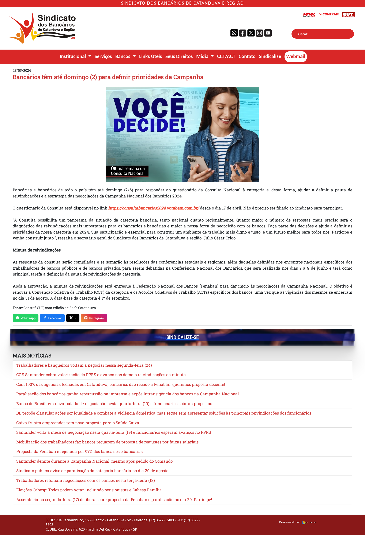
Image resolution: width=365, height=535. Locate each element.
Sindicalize (270, 56)
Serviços (103, 56)
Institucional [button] (73, 56)
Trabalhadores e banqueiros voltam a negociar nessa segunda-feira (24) (84, 365)
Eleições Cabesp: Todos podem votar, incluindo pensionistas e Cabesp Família (89, 489)
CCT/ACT (226, 56)
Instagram (96, 318)
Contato (247, 56)
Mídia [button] (203, 56)
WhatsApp (28, 318)
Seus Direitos (179, 56)
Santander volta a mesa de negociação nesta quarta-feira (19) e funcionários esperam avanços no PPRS (113, 432)
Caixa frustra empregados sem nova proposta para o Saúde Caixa (77, 422)
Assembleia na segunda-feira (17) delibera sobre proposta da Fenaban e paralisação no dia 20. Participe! (114, 499)
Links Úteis (150, 56)
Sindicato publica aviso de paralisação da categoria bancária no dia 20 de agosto (92, 470)
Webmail (295, 56)
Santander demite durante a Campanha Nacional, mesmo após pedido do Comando (94, 461)
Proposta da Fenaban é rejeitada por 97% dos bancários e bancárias (79, 451)
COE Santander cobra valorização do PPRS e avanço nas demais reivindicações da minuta (101, 374)
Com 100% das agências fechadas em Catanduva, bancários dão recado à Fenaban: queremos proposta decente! (120, 384)
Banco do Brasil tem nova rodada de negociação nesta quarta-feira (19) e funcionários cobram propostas (114, 403)
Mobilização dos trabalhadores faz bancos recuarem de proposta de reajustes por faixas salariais (107, 441)
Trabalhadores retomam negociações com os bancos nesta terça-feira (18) (85, 480)
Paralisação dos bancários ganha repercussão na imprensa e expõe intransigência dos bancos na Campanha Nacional (127, 393)
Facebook (55, 318)
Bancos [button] (123, 56)
